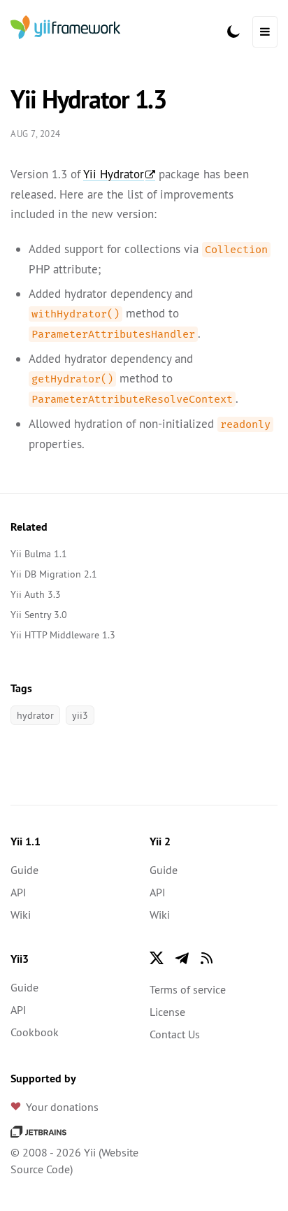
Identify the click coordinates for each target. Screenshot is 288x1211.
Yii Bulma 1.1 (38, 553)
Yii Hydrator (113, 174)
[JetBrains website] (38, 1130)
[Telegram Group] (182, 958)
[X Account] (157, 958)
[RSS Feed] (207, 958)
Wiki (20, 915)
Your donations (62, 1107)
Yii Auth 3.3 (35, 594)
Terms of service (188, 989)
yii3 (80, 715)
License (167, 1012)
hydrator (35, 715)
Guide (24, 870)
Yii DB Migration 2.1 (53, 574)
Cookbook (34, 1032)
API (18, 892)
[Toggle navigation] (265, 32)
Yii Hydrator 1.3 (88, 99)
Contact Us (175, 1034)
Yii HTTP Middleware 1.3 (62, 635)
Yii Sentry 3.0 (38, 614)
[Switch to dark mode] (233, 31)
